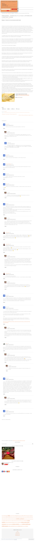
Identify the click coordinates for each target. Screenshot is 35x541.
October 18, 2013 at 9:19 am (10, 245)
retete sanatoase (9, 524)
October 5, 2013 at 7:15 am (9, 296)
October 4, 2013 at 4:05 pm (9, 344)
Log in (17, 531)
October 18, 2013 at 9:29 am (11, 256)
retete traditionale (26, 524)
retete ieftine (25, 520)
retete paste (19, 522)
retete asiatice (31, 515)
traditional (26, 526)
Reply (4, 128)
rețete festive (20, 526)
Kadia (6, 343)
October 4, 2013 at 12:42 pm (10, 411)
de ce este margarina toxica (7, 112)
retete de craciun (9, 520)
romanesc (24, 526)
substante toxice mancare (22, 112)
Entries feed (17, 532)
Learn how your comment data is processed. (19, 440)
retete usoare (5, 526)
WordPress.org (17, 535)
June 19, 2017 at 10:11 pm (11, 143)
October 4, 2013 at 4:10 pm (11, 355)
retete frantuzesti (17, 520)
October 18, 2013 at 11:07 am (10, 204)
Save (8, 10)
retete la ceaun (16, 522)
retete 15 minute (23, 515)
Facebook (17, 466)
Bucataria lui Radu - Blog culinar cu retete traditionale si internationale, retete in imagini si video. (17, 3)
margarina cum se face (15, 112)
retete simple (15, 524)
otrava (18, 112)
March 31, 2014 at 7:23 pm (11, 132)
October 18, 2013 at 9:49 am (10, 233)
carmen (7, 154)
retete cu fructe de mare (8, 518)
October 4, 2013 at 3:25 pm (9, 379)
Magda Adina (7, 232)
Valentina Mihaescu (8, 163)
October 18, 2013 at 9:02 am (10, 274)
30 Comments (8, 18)
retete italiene (13, 522)
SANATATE (5, 111)
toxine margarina (28, 112)
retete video (16, 526)
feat (10, 112)
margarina (12, 112)
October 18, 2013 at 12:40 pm (11, 193)
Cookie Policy (15, 539)
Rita (6, 203)
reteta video (16, 515)
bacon (2, 515)
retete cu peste (5, 520)
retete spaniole (20, 524)
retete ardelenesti (27, 515)
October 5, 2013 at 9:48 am (11, 328)
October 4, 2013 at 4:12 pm (12, 366)
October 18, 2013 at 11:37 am (11, 219)
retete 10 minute (19, 515)
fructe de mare (11, 515)
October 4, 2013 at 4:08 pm (11, 398)
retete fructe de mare (21, 520)
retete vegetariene (11, 526)
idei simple (14, 515)
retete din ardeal (13, 520)
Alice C (7, 183)
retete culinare (20, 518)
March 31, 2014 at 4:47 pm (9, 125)
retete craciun (8, 516)
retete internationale (8, 522)
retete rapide (24, 522)
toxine (25, 112)
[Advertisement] (17, 105)
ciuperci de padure (5, 515)
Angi (6, 410)
